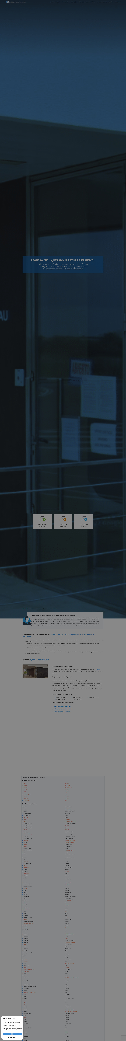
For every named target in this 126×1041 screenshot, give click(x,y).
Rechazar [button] (17, 1034)
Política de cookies (12, 1031)
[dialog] (12, 1028)
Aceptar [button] (7, 1034)
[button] (12, 1037)
